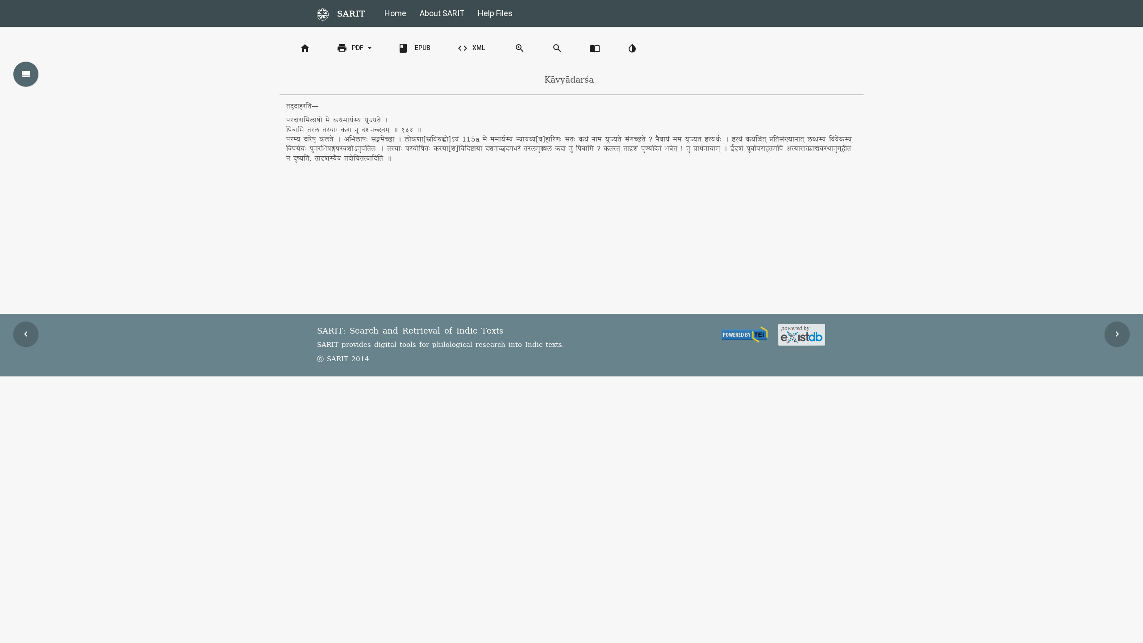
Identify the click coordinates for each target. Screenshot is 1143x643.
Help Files (495, 13)
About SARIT (442, 13)
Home (395, 13)
